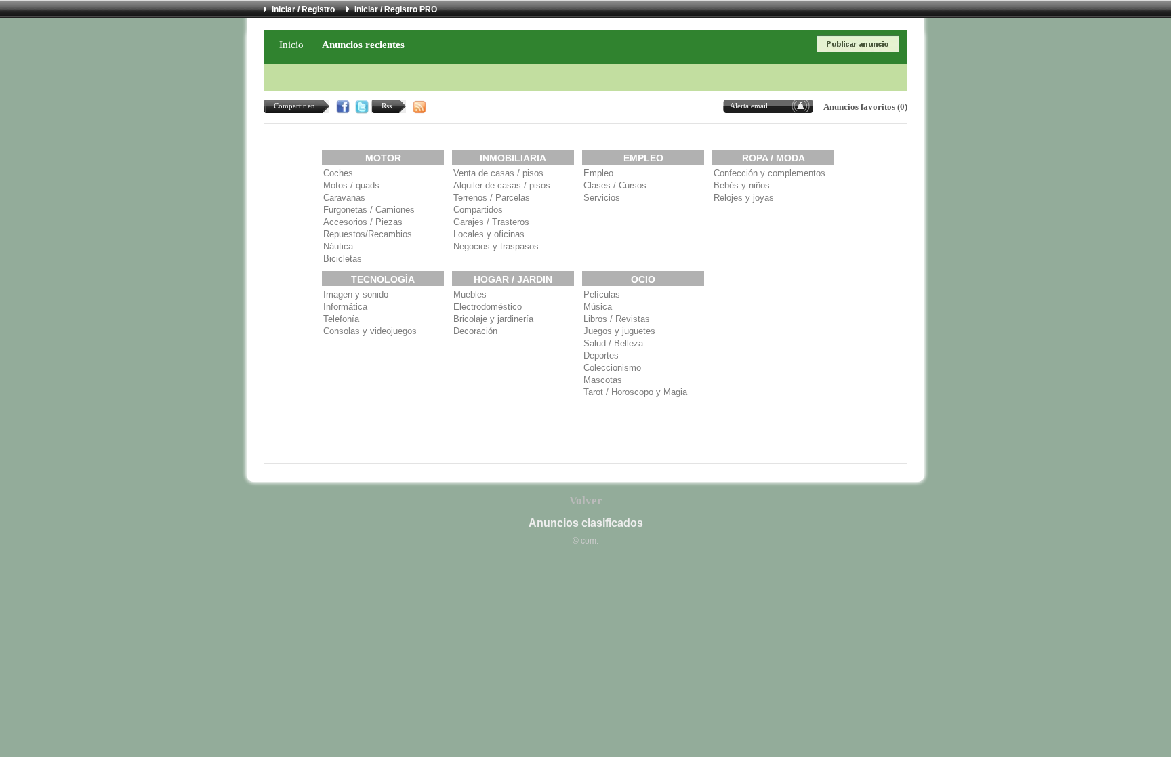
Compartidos (478, 210)
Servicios (601, 197)
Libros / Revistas (616, 319)
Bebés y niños (742, 185)
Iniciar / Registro (303, 9)
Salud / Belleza (613, 343)
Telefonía (341, 319)
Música (597, 307)
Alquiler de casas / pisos (501, 185)
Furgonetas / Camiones (369, 210)
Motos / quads (351, 185)
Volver (585, 500)
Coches (338, 173)
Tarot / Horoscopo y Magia (635, 392)
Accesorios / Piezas (363, 222)
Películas (601, 294)
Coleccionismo (612, 368)
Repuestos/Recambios (367, 234)
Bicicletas (342, 258)
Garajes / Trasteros (491, 222)
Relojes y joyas (744, 197)
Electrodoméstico (487, 307)
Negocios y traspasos (496, 246)
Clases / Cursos (614, 185)
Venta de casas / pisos (498, 173)
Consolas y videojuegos (370, 331)
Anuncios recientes (363, 44)
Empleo (598, 173)
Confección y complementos (769, 173)
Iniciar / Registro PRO (395, 9)
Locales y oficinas (489, 234)
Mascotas (602, 380)
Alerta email (749, 106)
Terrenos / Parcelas (491, 197)
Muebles (470, 294)
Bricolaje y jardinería (493, 319)
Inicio (291, 44)
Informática (345, 307)
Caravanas (344, 197)
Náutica (338, 246)
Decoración (475, 331)
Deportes (601, 355)
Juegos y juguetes (619, 331)
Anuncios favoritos (859, 107)
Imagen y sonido (355, 294)
